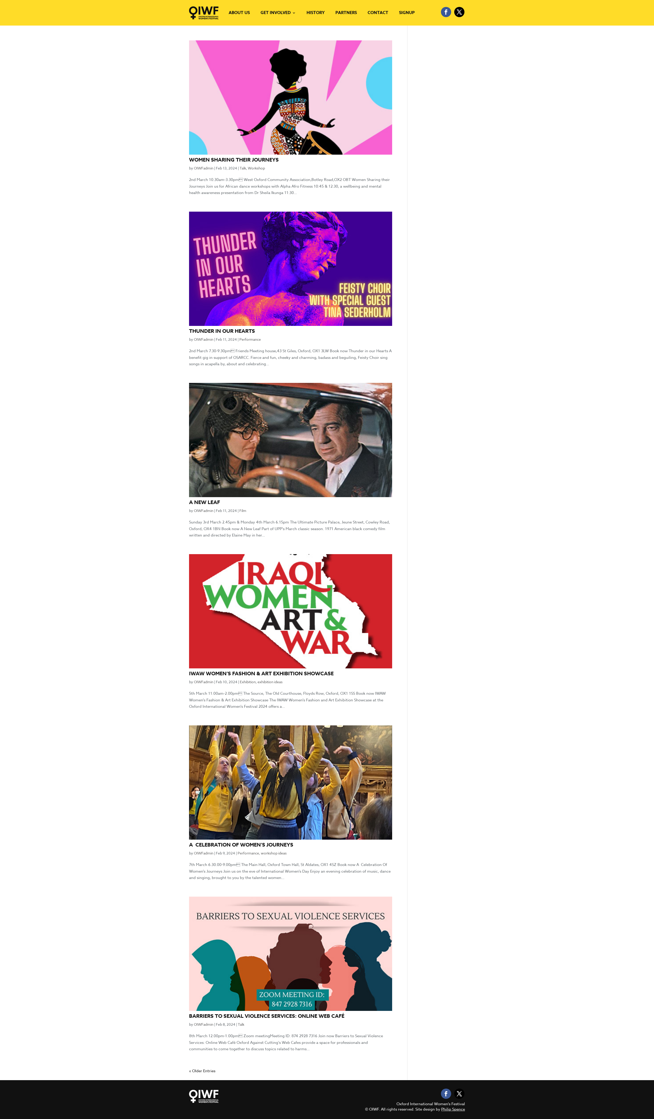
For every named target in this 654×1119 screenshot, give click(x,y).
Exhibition (248, 681)
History (316, 13)
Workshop (256, 168)
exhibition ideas (270, 681)
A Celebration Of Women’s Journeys (241, 844)
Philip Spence (453, 1109)
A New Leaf (204, 502)
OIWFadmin (203, 168)
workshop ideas (274, 853)
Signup (407, 13)
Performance (250, 339)
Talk (243, 168)
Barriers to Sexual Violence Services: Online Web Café (266, 1015)
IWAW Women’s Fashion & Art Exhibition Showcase (261, 673)
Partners (346, 13)
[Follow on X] (459, 12)
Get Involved (276, 13)
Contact (378, 13)
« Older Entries (202, 1071)
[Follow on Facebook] (446, 12)
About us (239, 13)
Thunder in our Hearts (222, 330)
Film (242, 510)
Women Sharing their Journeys (234, 159)
